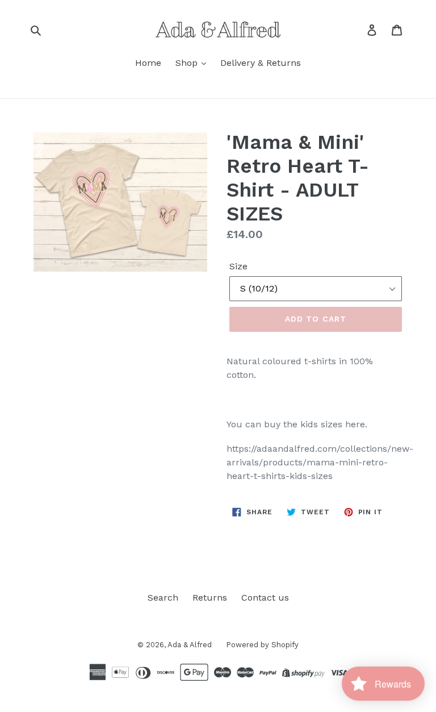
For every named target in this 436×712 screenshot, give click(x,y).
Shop (187, 62)
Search (163, 597)
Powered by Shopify (262, 644)
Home (148, 62)
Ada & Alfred (189, 644)
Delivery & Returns (260, 62)
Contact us (265, 597)
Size (238, 266)
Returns (209, 597)
